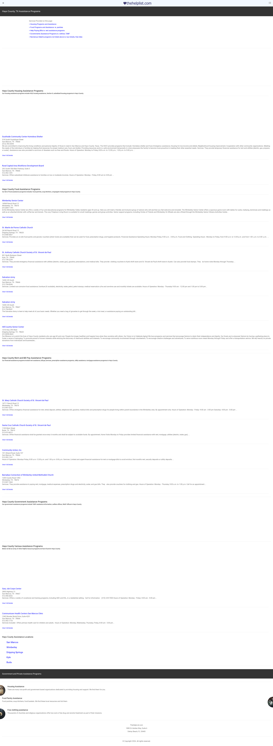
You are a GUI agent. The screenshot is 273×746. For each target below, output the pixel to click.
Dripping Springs (15, 652)
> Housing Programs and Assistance (42, 24)
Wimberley (12, 647)
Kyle (9, 657)
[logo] (136, 3)
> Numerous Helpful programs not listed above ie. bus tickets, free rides (55, 37)
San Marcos (12, 642)
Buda (9, 662)
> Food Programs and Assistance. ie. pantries (46, 27)
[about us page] (270, 3)
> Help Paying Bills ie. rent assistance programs (47, 31)
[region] (136, 68)
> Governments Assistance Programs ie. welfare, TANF (49, 34)
